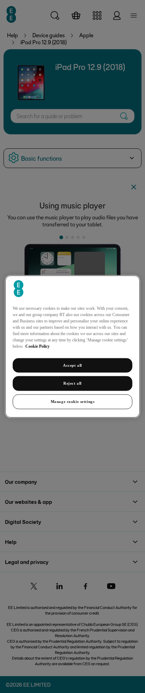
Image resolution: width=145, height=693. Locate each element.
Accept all (72, 365)
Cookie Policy (37, 346)
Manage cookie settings (73, 401)
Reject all (72, 383)
